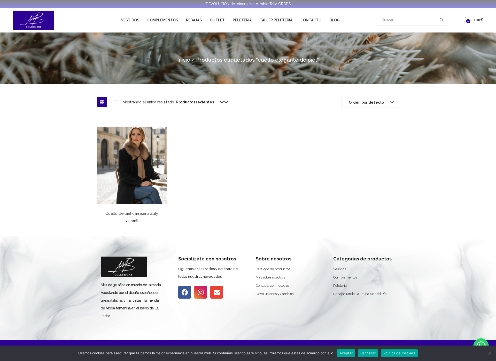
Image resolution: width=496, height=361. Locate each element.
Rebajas (194, 20)
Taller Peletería (276, 20)
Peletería (242, 20)
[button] (473, 20)
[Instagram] (200, 292)
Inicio (183, 60)
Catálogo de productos (273, 269)
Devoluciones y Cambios (274, 294)
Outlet (217, 20)
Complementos (162, 20)
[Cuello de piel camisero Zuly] (132, 165)
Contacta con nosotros (272, 286)
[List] (115, 102)
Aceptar (346, 353)
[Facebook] (184, 292)
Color (111, 220)
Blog (334, 20)
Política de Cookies (399, 353)
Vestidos (130, 20)
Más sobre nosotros (270, 277)
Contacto (310, 20)
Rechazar (368, 353)
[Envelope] (216, 292)
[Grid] (102, 102)
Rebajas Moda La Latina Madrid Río (359, 294)
